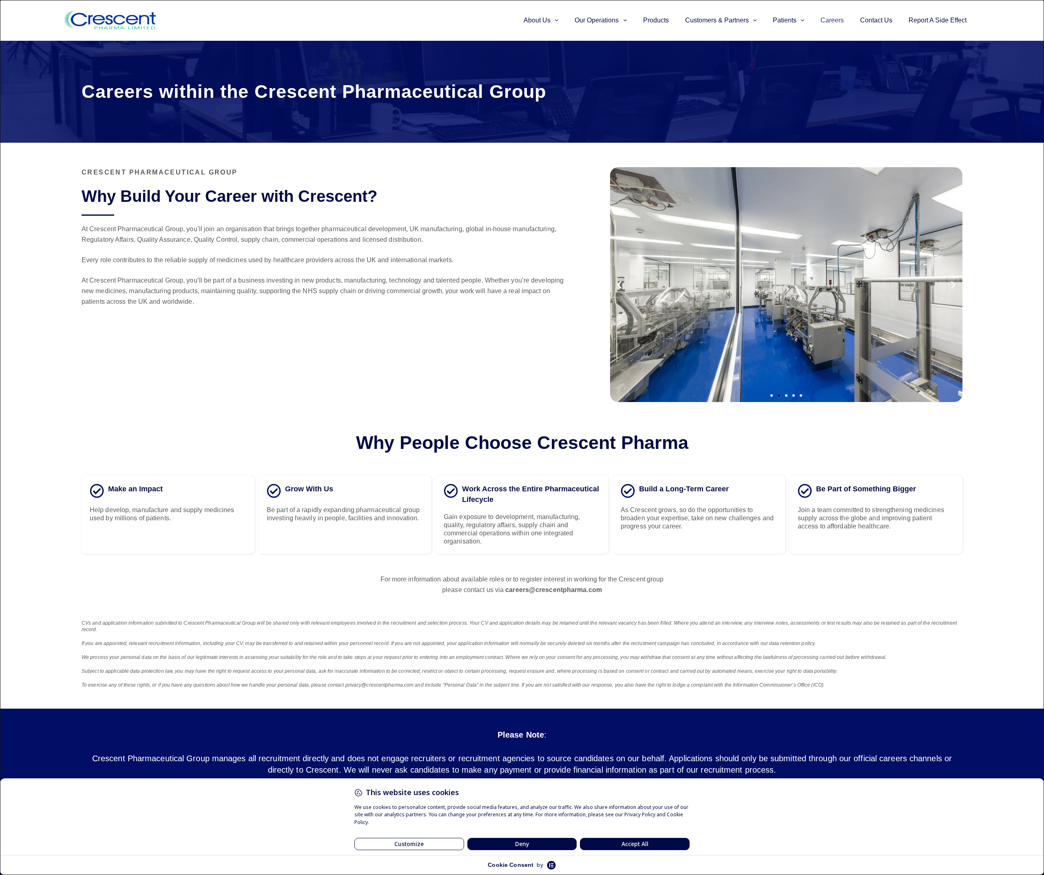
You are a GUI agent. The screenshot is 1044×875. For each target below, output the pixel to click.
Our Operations (597, 20)
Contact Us (876, 20)
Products (656, 20)
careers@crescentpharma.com (553, 589)
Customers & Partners (717, 20)
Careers (832, 20)
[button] (619, 285)
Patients (784, 20)
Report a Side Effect (938, 20)
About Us (537, 20)
